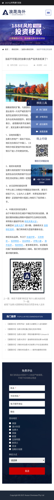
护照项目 (44, 117)
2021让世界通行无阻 (13, 3)
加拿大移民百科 (27, 49)
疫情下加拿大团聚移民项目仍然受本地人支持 (24, 304)
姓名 (13, 388)
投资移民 (15, 241)
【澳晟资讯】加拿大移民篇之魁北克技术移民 (24, 329)
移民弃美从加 (30, 221)
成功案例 (43, 124)
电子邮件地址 (16, 404)
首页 (6, 49)
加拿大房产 (19, 225)
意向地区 (14, 418)
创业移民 (26, 241)
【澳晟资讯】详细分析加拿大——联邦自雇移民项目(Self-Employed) (27, 350)
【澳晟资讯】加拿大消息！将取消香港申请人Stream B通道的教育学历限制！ (28, 334)
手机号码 (15, 396)
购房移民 (19, 245)
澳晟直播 (43, 131)
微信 (12, 411)
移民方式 (14, 454)
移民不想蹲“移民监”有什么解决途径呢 (28, 298)
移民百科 (15, 49)
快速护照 (30, 237)
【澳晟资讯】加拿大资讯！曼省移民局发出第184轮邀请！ (27, 339)
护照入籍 (37, 241)
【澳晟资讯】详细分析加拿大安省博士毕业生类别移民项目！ (27, 345)
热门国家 (43, 109)
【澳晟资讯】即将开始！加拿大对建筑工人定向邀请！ (27, 324)
